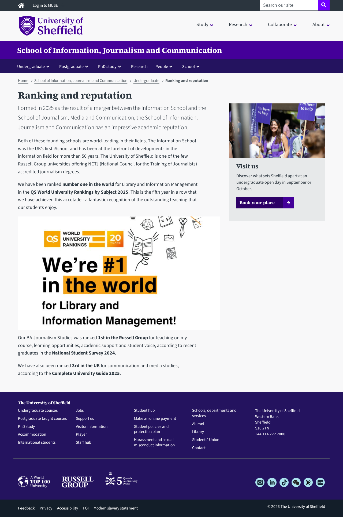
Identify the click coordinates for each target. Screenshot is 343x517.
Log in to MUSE (46, 5)
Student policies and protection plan (151, 429)
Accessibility (67, 508)
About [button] (318, 24)
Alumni (198, 424)
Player (81, 434)
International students (36, 442)
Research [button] (238, 24)
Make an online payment (155, 418)
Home (23, 81)
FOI (86, 508)
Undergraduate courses (38, 410)
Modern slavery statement (116, 508)
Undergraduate (146, 81)
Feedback (26, 508)
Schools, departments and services (214, 413)
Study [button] (202, 24)
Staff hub (83, 442)
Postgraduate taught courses (42, 418)
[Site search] (324, 5)
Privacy (46, 508)
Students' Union (205, 440)
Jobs (80, 410)
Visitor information (91, 426)
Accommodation (32, 434)
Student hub (144, 410)
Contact (199, 448)
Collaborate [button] (280, 24)
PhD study (26, 426)
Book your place (257, 202)
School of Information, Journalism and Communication (119, 50)
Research (139, 66)
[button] (34, 66)
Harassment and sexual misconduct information (154, 442)
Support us (85, 418)
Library (198, 432)
